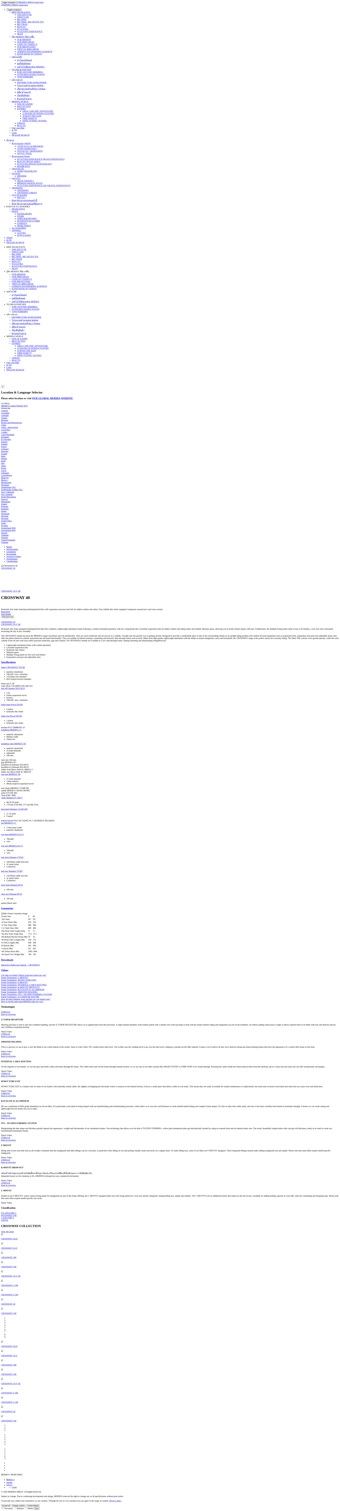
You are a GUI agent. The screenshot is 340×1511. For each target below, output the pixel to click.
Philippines (5, 502)
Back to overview (8, 1014)
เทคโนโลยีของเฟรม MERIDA (31, 67)
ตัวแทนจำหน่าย (24, 99)
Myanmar (5, 485)
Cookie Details (33, 1506)
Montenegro (6, 482)
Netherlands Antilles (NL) (12, 490)
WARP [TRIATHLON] (27, 171)
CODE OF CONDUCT (27, 44)
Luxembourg (6, 475)
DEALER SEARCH (20, 135)
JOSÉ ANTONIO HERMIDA (30, 72)
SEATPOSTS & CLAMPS (28, 221)
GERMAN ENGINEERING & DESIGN (34, 51)
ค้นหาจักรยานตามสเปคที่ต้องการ (27, 204)
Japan (3, 466)
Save (37, 1509)
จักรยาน (10, 140)
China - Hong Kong (9, 427)
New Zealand (6, 494)
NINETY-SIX (23, 17)
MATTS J (21, 197)
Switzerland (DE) (8, 528)
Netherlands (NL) (8, 487)
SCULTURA (22, 29)
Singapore (5, 514)
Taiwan (4, 533)
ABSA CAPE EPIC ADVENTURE (37, 111)
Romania (5, 509)
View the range (7, 1232)
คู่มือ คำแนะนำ (24, 92)
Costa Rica (5, 430)
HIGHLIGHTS (18, 209)
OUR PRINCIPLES (25, 42)
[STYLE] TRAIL (24, 153)
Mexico (4, 480)
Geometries (11, 552)
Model (9, 547)
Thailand (4, 535)
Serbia (3, 511)
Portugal (4, 506)
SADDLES (22, 223)
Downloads (11, 554)
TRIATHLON (18, 169)
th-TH (9, 365)
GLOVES (21, 233)
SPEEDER (21, 176)
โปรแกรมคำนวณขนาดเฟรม (30, 85)
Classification (12, 561)
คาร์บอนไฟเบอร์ (24, 60)
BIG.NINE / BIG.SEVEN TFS (30, 22)
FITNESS (16, 173)
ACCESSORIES (19, 228)
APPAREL (16, 230)
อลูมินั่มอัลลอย (24, 63)
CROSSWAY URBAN (27, 193)
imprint (9, 1482)
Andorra (4, 411)
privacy (9, 1485)
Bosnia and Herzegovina (11, 423)
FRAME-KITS (23, 166)
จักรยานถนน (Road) (21, 156)
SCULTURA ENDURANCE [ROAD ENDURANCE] (41, 159)
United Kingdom (8, 540)
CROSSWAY (23, 190)
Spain (3, 523)
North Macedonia (8, 497)
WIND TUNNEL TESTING (34, 121)
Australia (5, 415)
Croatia (4, 432)
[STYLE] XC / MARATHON (30, 151)
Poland (4, 504)
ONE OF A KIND (25, 104)
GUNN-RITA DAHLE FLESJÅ (31, 74)
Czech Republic (7, 435)
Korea (3, 468)
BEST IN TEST (24, 106)
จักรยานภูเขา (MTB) (21, 143)
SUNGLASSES (24, 235)
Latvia (3, 470)
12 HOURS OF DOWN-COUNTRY (38, 113)
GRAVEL (16, 178)
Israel (3, 461)
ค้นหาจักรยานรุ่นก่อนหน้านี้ (24, 200)
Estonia (4, 442)
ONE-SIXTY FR (24, 15)
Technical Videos (13, 556)
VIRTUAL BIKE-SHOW (28, 49)
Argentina (5, 413)
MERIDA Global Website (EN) (14, 406)
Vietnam (4, 542)
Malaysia (5, 478)
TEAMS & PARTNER (21, 70)
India (3, 456)
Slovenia (4, 518)
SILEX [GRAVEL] (25, 181)
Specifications (12, 549)
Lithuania (5, 473)
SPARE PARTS (24, 226)
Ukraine (4, 537)
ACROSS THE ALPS (31, 116)
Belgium (4, 420)
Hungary (4, 451)
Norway (4, 499)
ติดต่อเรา (10, 1480)
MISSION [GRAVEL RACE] (29, 183)
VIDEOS (21, 123)
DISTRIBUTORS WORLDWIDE (32, 82)
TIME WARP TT (29, 118)
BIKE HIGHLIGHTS (21, 12)
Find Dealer (6, 614)
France (4, 446)
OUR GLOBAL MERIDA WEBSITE (52, 398)
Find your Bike (18, 128)
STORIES (21, 109)
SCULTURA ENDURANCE (29, 31)
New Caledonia (7, 492)
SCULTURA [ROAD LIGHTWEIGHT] (34, 164)
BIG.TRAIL (22, 24)
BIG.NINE (21, 19)
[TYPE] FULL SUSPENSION (30, 146)
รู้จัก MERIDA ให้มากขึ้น (23, 37)
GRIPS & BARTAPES (27, 218)
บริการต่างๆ (17, 80)
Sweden (4, 526)
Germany (5, 449)
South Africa (6, 521)
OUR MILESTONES (26, 47)
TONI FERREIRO (25, 77)
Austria (4, 418)
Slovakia (4, 516)
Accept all (6, 1506)
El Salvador (6, 439)
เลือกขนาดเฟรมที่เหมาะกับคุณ (31, 89)
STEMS (20, 216)
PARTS (15, 211)
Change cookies (18, 1506)
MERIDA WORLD (20, 101)
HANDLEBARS (24, 214)
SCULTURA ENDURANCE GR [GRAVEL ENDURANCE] (43, 185)
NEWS (9, 238)
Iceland (4, 454)
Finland (4, 444)
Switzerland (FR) (8, 530)
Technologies (12, 559)
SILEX (20, 34)
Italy (3, 463)
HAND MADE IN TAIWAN (29, 54)
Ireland (4, 458)
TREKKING (17, 188)
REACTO (21, 27)
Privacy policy (115, 1501)
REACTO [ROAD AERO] (28, 161)
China (3, 425)
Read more (5, 612)
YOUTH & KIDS (19, 195)
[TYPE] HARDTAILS (27, 149)
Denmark (5, 437)
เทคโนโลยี (17, 57)
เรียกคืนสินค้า (23, 95)
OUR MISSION (24, 39)
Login (14, 133)
